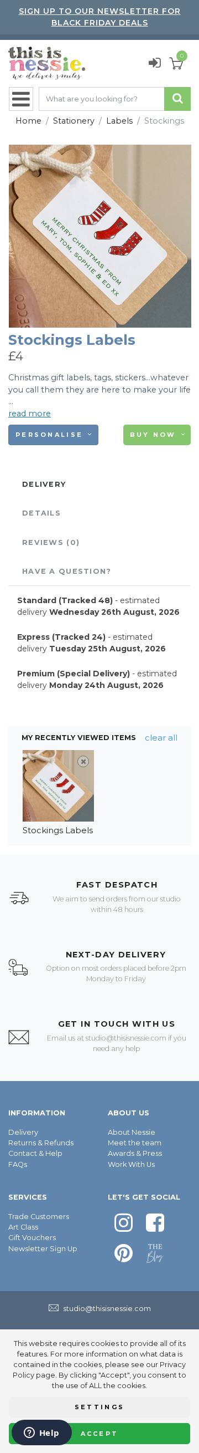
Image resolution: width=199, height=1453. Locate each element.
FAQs (17, 1164)
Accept (100, 1433)
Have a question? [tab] (66, 571)
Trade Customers (38, 1216)
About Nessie (131, 1132)
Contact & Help (35, 1153)
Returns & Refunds (41, 1143)
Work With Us (131, 1164)
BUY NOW (153, 435)
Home (28, 121)
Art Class (23, 1227)
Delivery (23, 1132)
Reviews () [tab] (51, 542)
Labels (119, 121)
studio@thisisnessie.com (126, 1038)
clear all (161, 737)
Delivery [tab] (44, 484)
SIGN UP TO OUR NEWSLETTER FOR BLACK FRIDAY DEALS (100, 17)
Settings (99, 1407)
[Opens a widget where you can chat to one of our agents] (41, 1433)
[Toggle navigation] (21, 99)
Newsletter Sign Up (42, 1249)
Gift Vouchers (32, 1237)
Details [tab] (41, 513)
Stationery (74, 121)
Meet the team (134, 1143)
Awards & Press (135, 1153)
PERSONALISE (49, 435)
